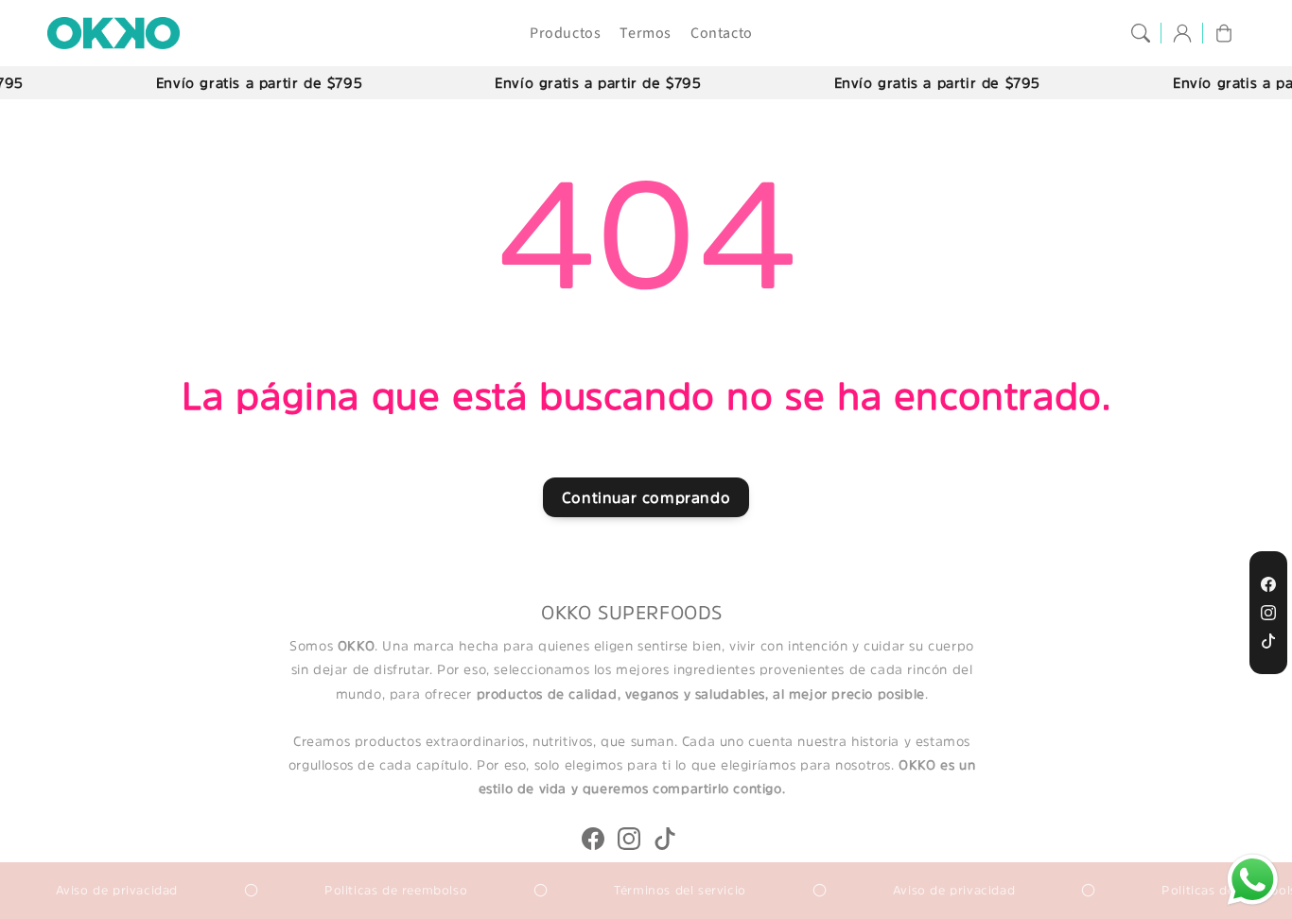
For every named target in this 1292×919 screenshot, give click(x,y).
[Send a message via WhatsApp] (1253, 880)
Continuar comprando (646, 497)
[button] (1140, 33)
